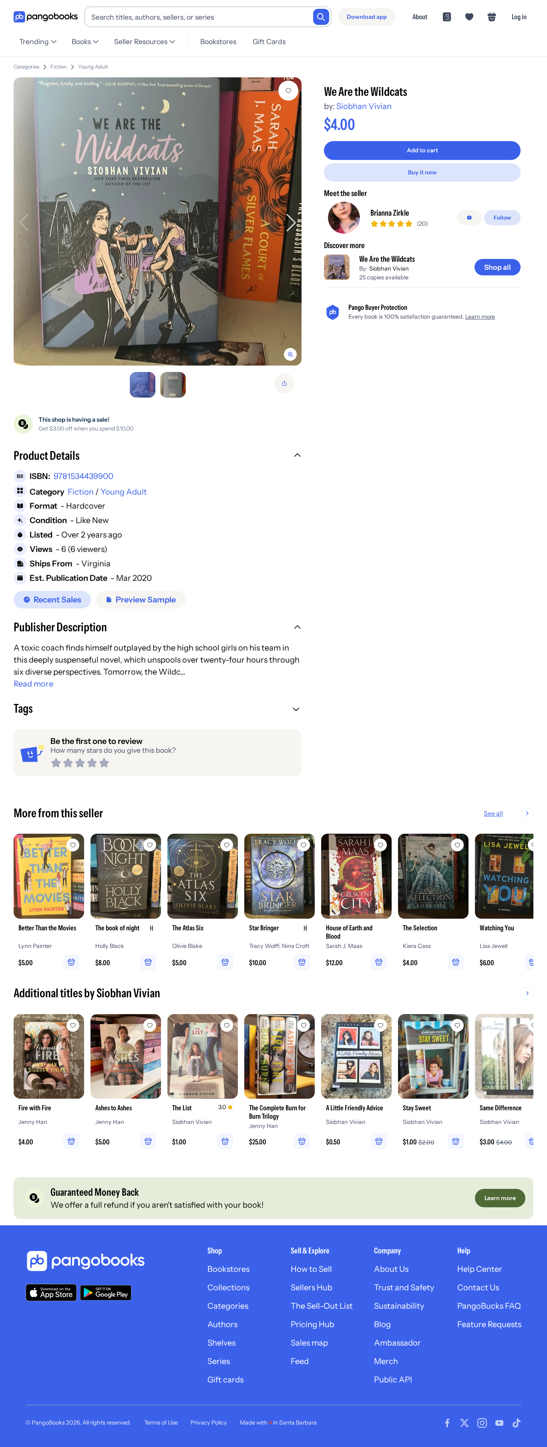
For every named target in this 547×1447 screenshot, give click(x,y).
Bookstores (218, 41)
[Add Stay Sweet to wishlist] (457, 1025)
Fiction (58, 67)
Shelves (221, 1343)
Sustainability (399, 1306)
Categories (26, 67)
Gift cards (225, 1379)
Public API (393, 1379)
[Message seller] (469, 217)
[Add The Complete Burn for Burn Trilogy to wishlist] (303, 1025)
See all (493, 813)
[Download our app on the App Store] (51, 1292)
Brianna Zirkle (389, 213)
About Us (391, 1269)
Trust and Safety (404, 1287)
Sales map (309, 1343)
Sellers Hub (311, 1287)
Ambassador (397, 1343)
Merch (386, 1361)
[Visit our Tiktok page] (516, 1423)
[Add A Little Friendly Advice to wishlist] (380, 1025)
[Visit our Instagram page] (482, 1423)
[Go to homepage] (46, 17)
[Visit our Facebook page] (447, 1423)
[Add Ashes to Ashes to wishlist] (149, 1025)
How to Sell (311, 1269)
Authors (222, 1324)
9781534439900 (83, 476)
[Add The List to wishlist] (226, 1025)
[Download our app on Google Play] (105, 1292)
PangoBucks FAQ (489, 1306)
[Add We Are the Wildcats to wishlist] (288, 91)
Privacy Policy (209, 1422)
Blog (382, 1324)
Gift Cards (269, 41)
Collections (228, 1287)
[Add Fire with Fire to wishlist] (72, 1025)
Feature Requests (489, 1324)
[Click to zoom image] (158, 221)
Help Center (479, 1269)
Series (218, 1361)
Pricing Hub (312, 1324)
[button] (158, 456)
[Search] (321, 17)
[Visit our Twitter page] (464, 1423)
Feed (300, 1361)
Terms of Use (161, 1422)
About (419, 16)
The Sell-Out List (322, 1306)
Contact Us (478, 1287)
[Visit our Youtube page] (499, 1423)
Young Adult (93, 67)
